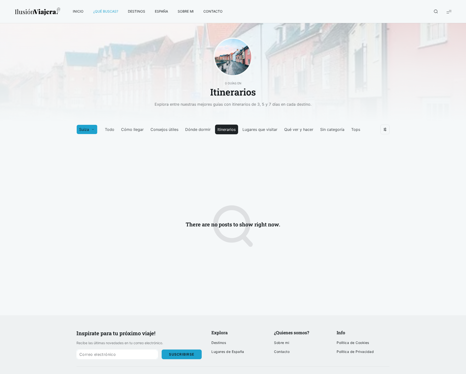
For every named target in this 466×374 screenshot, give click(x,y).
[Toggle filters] (385, 129)
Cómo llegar (132, 129)
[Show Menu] (449, 11)
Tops (355, 129)
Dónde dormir (198, 129)
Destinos (218, 343)
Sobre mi (281, 343)
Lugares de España (227, 352)
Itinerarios (226, 129)
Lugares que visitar (259, 129)
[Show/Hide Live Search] (436, 11)
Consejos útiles (164, 129)
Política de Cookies (353, 343)
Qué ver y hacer (298, 129)
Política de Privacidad (355, 352)
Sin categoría (332, 129)
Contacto (282, 352)
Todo (109, 129)
